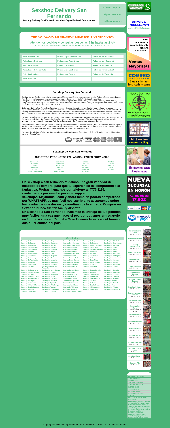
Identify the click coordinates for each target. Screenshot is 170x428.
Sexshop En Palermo (90, 276)
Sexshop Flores (135, 266)
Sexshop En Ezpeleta (49, 249)
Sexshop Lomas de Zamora (135, 294)
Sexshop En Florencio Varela (93, 249)
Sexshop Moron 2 (135, 356)
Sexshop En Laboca (111, 262)
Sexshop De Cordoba (111, 276)
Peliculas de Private (66, 74)
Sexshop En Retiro (89, 280)
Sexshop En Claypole (49, 241)
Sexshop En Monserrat (50, 274)
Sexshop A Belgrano (49, 291)
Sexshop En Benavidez (71, 253)
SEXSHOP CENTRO (134, 391)
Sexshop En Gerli (48, 253)
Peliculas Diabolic (31, 57)
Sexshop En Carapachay (71, 245)
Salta (111, 167)
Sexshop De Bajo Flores (71, 280)
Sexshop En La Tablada (71, 262)
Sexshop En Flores (27, 251)
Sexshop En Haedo (69, 256)
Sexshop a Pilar (109, 285)
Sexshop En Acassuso (70, 264)
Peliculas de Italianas (102, 65)
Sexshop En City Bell (111, 241)
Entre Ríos (85, 164)
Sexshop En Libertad (70, 266)
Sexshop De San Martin (71, 270)
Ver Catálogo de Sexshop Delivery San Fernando (72, 36)
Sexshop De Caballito (49, 278)
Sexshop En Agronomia (91, 262)
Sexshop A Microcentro (91, 287)
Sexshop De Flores (48, 276)
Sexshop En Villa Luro (70, 287)
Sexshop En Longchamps (51, 270)
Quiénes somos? (112, 21)
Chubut (111, 162)
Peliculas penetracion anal (69, 57)
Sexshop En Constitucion (113, 243)
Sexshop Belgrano (135, 322)
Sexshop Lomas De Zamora (72, 291)
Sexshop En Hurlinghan (112, 256)
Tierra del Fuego (60, 171)
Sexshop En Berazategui (29, 253)
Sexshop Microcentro (135, 246)
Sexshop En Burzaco (90, 247)
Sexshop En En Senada (29, 247)
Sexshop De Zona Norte (29, 270)
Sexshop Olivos (135, 329)
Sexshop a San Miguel (70, 285)
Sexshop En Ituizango (29, 258)
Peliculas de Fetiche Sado (34, 70)
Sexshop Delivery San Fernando (59, 13)
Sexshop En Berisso (90, 251)
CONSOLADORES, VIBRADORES (134, 379)
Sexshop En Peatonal (111, 278)
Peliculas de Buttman (32, 61)
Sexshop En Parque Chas (30, 278)
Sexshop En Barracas (90, 256)
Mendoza (110, 166)
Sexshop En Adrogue (28, 264)
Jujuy (35, 166)
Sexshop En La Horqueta (112, 258)
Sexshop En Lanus (27, 266)
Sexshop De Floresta (111, 274)
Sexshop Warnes (135, 335)
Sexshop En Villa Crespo (50, 285)
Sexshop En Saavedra (28, 283)
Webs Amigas (73, 238)
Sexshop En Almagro (111, 260)
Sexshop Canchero (110, 280)
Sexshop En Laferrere (49, 264)
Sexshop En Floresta (70, 251)
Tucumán (85, 171)
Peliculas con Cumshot (103, 61)
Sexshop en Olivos (69, 276)
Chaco (85, 162)
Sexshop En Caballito (49, 247)
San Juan (34, 169)
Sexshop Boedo (135, 259)
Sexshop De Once (89, 272)
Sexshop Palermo (135, 239)
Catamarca (60, 162)
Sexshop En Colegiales (71, 243)
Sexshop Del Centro (90, 266)
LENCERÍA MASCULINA (136, 385)
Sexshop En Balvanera (50, 258)
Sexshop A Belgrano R (112, 289)
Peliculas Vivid (29, 79)
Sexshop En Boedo (110, 249)
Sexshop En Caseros (28, 245)
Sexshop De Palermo (49, 272)
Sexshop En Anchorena (71, 260)
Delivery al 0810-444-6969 (139, 23)
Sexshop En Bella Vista (112, 253)
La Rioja (85, 166)
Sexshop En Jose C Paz (71, 258)
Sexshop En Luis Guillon (30, 272)
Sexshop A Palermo (49, 287)
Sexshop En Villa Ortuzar (50, 289)
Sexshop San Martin (135, 307)
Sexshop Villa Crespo (135, 273)
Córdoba (34, 164)
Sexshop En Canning (111, 245)
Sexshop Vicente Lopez (135, 349)
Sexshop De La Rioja (70, 274)
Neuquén (60, 167)
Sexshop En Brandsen (29, 249)
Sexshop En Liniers (111, 266)
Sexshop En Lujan (69, 272)
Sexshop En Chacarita (49, 243)
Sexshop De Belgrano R (91, 278)
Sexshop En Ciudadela (29, 241)
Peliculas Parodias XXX (103, 70)
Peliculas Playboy (31, 74)
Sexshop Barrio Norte (135, 232)
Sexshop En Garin (110, 251)
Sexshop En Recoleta (49, 280)
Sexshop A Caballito (70, 289)
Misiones (34, 167)
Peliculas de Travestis (103, 74)
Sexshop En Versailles (70, 283)
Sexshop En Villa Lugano (30, 287)
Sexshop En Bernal (48, 251)
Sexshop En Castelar (90, 243)
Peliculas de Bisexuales (103, 57)
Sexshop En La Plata (90, 260)
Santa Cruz (85, 169)
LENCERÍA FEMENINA (135, 382)
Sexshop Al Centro (89, 283)
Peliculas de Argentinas (68, 61)
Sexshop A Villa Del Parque (30, 285)
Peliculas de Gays (31, 65)
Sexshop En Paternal (70, 278)
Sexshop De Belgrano (28, 280)
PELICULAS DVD (133, 389)
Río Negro (85, 167)
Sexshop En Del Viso (49, 245)
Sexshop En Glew (89, 253)
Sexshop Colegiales (135, 342)
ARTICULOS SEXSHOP (136, 376)
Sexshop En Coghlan (90, 241)
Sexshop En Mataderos (112, 272)
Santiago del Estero (34, 171)
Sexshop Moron (135, 301)
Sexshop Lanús (135, 315)
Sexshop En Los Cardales (92, 270)
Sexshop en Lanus (89, 264)
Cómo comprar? (112, 7)
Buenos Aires (34, 162)
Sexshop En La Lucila (49, 260)
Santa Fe (111, 169)
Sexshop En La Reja (28, 262)
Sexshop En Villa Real (90, 289)
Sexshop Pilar (135, 363)
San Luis (60, 169)
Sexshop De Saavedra (111, 270)
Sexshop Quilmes (135, 287)
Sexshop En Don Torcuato (92, 245)
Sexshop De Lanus (27, 274)
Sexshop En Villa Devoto (91, 285)
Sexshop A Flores (27, 289)
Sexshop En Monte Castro (30, 276)
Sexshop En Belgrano (49, 256)
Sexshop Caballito (135, 252)
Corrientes (60, 164)
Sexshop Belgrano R (49, 283)
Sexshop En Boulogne (70, 249)
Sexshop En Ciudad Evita (71, 241)
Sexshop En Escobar (70, 247)
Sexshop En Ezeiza (110, 247)
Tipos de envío (112, 14)
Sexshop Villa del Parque (135, 280)
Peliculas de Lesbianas (67, 70)
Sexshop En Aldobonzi (50, 262)
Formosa (111, 164)
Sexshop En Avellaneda (29, 260)
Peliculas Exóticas (65, 65)
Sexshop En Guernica (28, 256)
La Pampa (60, 166)
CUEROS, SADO (133, 387)
